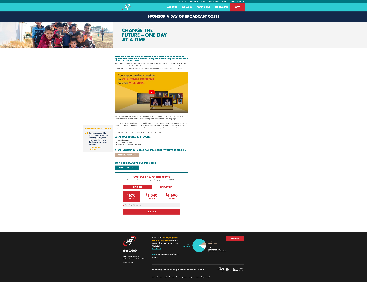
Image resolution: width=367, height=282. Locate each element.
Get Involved (221, 7)
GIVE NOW (235, 239)
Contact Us (200, 270)
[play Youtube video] (151, 92)
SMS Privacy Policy (170, 270)
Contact (224, 1)
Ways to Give (203, 7)
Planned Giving (213, 1)
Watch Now (194, 1)
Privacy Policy (157, 270)
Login (154, 254)
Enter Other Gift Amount (133, 205)
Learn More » (156, 249)
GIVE (237, 7)
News (203, 1)
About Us (172, 7)
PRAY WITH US (182, 1)
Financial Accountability (187, 270)
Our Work (186, 7)
